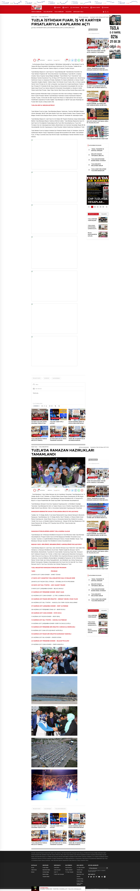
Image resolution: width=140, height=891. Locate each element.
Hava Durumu (76, 7)
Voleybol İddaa (46, 876)
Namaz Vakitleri (96, 7)
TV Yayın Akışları (69, 872)
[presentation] (89, 207)
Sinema (78, 876)
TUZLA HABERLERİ (59, 11)
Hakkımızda (34, 869)
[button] (92, 207)
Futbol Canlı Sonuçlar (59, 874)
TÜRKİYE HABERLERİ (36, 11)
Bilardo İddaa (45, 874)
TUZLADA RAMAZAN (60, 808)
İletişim (32, 872)
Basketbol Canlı (80, 874)
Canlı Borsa (86, 7)
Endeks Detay (80, 881)
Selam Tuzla (34, 16)
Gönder (36, 405)
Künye (32, 867)
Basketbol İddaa (46, 869)
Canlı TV (67, 7)
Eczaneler (106, 7)
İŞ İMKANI (46, 378)
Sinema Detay (80, 878)
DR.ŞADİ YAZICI (36, 378)
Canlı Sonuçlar (57, 869)
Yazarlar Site (79, 869)
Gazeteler (58, 7)
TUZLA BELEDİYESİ (47, 11)
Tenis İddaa (79, 872)
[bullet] (52, 406)
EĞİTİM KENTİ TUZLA (78, 11)
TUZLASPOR (68, 11)
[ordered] (50, 406)
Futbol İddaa (45, 867)
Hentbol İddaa (46, 872)
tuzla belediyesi (56, 378)
